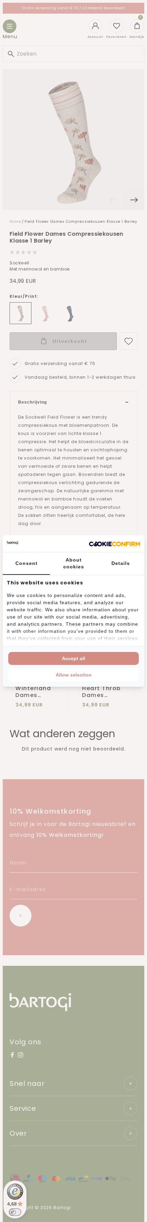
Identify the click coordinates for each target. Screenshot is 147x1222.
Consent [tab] (26, 563)
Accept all (73, 658)
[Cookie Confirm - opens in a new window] (114, 543)
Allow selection (74, 675)
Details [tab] (120, 563)
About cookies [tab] (73, 563)
